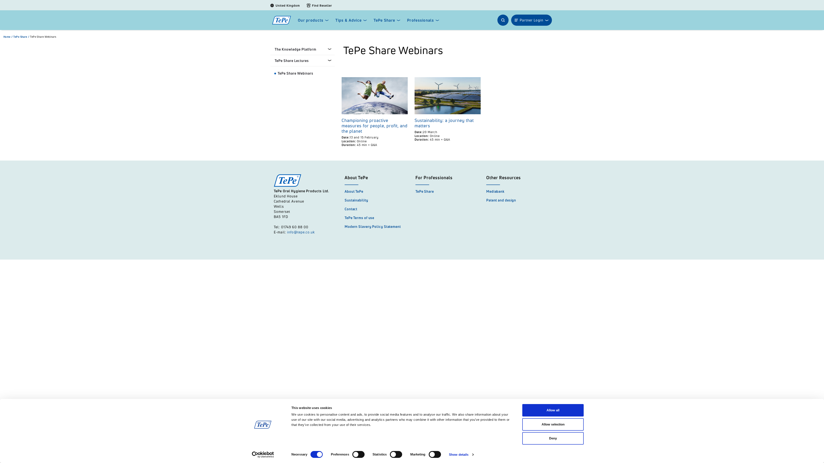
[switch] (358, 454)
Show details (458, 454)
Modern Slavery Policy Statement (373, 226)
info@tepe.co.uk (301, 232)
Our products (310, 20)
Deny (553, 438)
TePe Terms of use (359, 217)
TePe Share (384, 20)
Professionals (420, 20)
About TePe (354, 191)
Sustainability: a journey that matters (444, 123)
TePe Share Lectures (292, 61)
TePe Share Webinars (43, 37)
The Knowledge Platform (295, 49)
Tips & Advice (348, 20)
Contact (351, 209)
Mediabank (495, 191)
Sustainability (356, 200)
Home (7, 37)
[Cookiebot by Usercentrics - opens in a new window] (263, 454)
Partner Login (531, 20)
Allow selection (553, 424)
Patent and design (501, 200)
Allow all (553, 410)
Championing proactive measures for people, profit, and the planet (374, 125)
